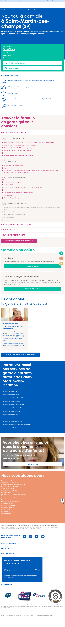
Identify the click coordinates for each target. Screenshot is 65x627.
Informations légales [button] (8, 553)
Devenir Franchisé (18, 1)
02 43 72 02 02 (35, 528)
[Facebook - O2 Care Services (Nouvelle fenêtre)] (24, 536)
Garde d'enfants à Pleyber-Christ (12, 421)
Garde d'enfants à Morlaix (10, 391)
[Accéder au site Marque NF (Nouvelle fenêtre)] (9, 596)
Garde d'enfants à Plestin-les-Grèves (13, 408)
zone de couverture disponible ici (36, 527)
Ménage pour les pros (31, 1)
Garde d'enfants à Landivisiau (11, 394)
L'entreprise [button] (5, 548)
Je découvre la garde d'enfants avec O (19, 241)
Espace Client (55, 1)
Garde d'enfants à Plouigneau (11, 401)
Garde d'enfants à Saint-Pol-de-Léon (13, 398)
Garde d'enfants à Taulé (9, 428)
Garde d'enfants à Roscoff (10, 414)
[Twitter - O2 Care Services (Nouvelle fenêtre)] (36, 536)
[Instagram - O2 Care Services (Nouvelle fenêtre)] (30, 536)
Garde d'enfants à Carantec (11, 418)
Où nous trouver (6, 584)
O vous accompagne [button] (8, 543)
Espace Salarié (44, 1)
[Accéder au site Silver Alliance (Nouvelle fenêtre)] (55, 596)
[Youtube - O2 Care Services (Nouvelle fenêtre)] (43, 536)
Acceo (11, 577)
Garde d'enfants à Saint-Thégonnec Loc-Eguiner (17, 424)
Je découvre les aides (32, 289)
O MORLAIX (9, 49)
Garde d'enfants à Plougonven (11, 411)
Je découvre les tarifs (32, 266)
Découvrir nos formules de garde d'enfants (20, 354)
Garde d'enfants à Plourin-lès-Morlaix (13, 404)
